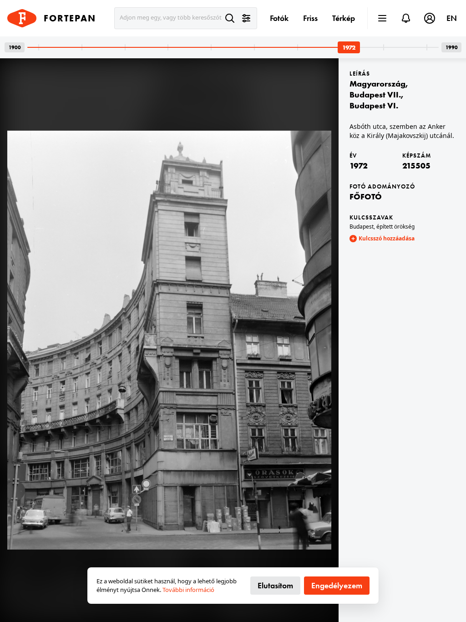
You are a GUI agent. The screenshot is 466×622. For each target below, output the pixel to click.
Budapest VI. (374, 105)
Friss (310, 18)
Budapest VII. (375, 94)
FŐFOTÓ (366, 196)
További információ (188, 590)
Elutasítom (275, 585)
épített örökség (395, 226)
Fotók (279, 18)
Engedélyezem (336, 585)
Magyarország (377, 83)
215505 (416, 165)
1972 (359, 165)
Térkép (343, 18)
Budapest (362, 226)
